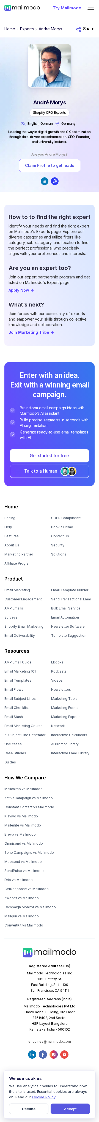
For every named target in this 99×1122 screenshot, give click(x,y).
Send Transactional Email (71, 599)
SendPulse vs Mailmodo (24, 871)
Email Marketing (17, 590)
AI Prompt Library (65, 744)
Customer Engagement (23, 599)
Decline (28, 1109)
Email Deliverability (19, 635)
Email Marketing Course (23, 726)
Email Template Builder (69, 590)
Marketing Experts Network (66, 721)
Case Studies (15, 753)
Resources (16, 651)
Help (8, 527)
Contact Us (60, 536)
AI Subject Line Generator (24, 735)
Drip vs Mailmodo (18, 880)
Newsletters (61, 689)
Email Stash (13, 717)
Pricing (9, 518)
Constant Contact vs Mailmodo (29, 807)
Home (9, 28)
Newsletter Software (68, 626)
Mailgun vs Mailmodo (21, 916)
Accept (70, 1109)
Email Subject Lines (20, 698)
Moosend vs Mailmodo (23, 862)
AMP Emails (13, 608)
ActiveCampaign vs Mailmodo (28, 798)
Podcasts (59, 671)
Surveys (11, 617)
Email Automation (65, 617)
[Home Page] (22, 8)
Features (11, 536)
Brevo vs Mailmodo (20, 834)
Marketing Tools (64, 698)
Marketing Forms (64, 708)
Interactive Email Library (70, 753)
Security (57, 545)
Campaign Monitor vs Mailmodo (30, 907)
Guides (10, 762)
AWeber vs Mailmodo (21, 898)
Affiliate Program (18, 563)
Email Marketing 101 (20, 671)
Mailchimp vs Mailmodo (23, 789)
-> (21, 290)
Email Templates (17, 680)
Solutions (58, 554)
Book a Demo (62, 527)
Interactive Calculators (69, 735)
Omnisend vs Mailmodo (23, 843)
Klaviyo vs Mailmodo (21, 816)
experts (27, 28)
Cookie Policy (43, 1097)
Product (13, 579)
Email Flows (13, 689)
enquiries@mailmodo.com (49, 1041)
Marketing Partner (18, 554)
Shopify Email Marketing (23, 626)
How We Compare (25, 777)
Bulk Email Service (66, 608)
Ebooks (57, 662)
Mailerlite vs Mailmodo (22, 825)
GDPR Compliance (66, 518)
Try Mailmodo (67, 7)
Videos (57, 680)
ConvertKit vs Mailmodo (23, 925)
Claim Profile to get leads (49, 165)
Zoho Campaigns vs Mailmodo (29, 852)
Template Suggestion (68, 635)
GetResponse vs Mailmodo (26, 889)
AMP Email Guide (18, 662)
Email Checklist (16, 708)
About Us (11, 545)
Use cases (13, 744)
